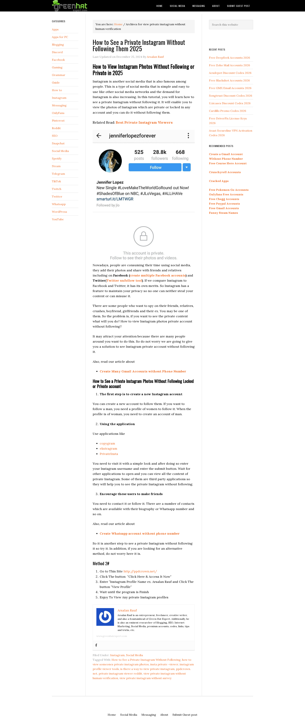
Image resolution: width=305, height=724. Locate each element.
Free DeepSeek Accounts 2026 (229, 57)
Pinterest (58, 120)
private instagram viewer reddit (120, 673)
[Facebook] (96, 645)
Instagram (117, 655)
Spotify (56, 158)
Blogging (58, 44)
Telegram (58, 173)
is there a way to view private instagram (147, 669)
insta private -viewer (164, 664)
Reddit (56, 128)
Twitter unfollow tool (124, 280)
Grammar (58, 75)
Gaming (57, 67)
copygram (107, 443)
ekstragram (108, 448)
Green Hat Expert (80, 5)
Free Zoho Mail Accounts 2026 (229, 65)
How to (57, 90)
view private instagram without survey (145, 678)
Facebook (58, 59)
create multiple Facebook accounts (158, 275)
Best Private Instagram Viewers (144, 122)
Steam (56, 166)
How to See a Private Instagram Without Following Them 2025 (139, 45)
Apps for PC (60, 37)
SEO (55, 135)
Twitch (56, 189)
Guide (56, 82)
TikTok (56, 181)
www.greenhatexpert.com (111, 636)
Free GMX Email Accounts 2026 (230, 88)
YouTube (58, 219)
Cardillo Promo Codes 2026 (227, 111)
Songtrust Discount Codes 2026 (230, 95)
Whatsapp (59, 204)
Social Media (134, 655)
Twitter (57, 196)
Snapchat (58, 143)
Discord (57, 52)
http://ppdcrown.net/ (140, 571)
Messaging (59, 105)
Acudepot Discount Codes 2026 (230, 73)
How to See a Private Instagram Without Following (146, 659)
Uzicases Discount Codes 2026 (229, 103)
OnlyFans (58, 113)
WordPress (59, 211)
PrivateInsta (109, 454)
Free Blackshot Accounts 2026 (229, 80)
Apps (55, 29)
